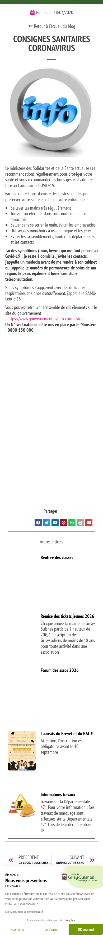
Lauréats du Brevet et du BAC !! (67, 733)
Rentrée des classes (57, 557)
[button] (38, 522)
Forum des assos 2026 (60, 670)
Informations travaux (58, 794)
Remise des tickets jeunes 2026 (67, 616)
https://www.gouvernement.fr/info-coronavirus (45, 319)
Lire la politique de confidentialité (24, 912)
